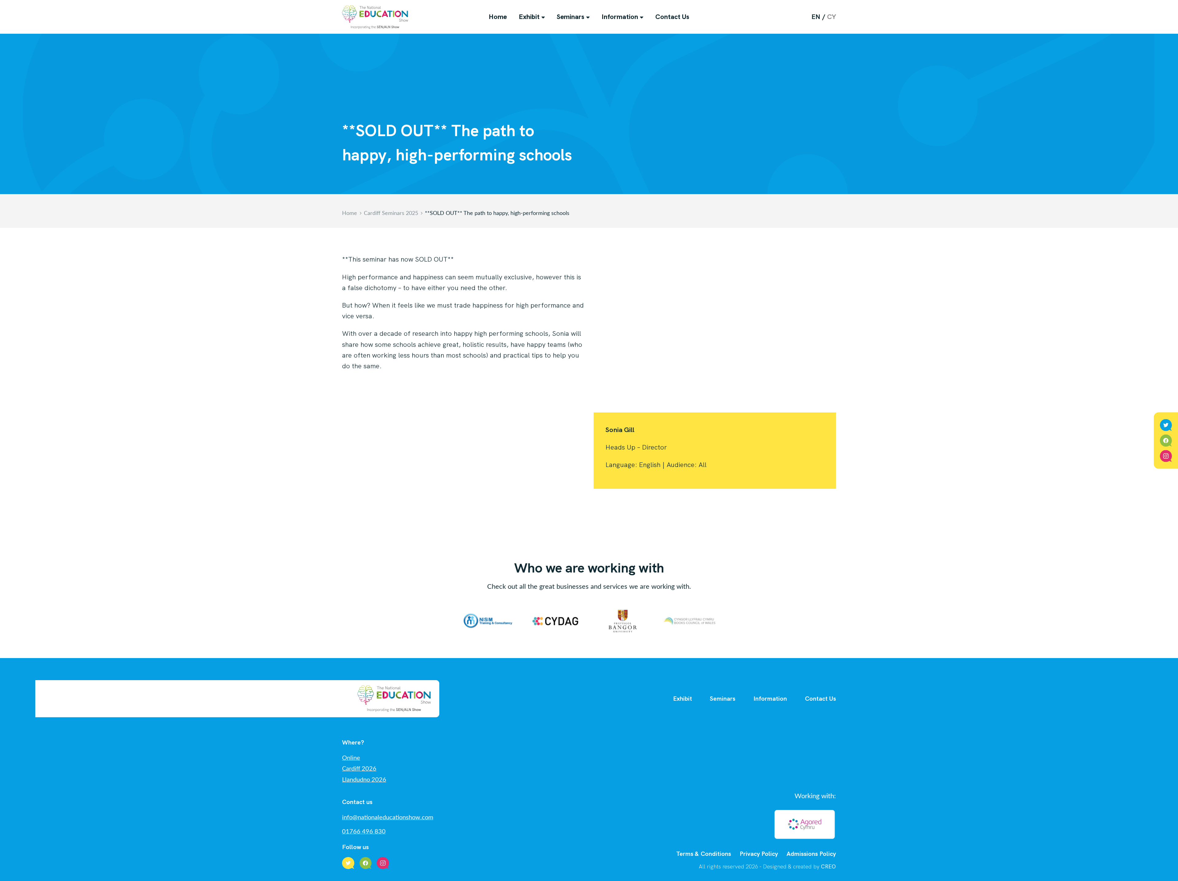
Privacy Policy (759, 854)
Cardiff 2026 (359, 769)
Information (620, 16)
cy (831, 16)
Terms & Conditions (703, 854)
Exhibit (529, 16)
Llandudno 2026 (364, 780)
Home (498, 16)
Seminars (570, 16)
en (815, 16)
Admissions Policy (811, 854)
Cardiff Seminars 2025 (391, 213)
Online (351, 758)
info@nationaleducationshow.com (387, 817)
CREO (828, 866)
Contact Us (672, 16)
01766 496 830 (364, 832)
